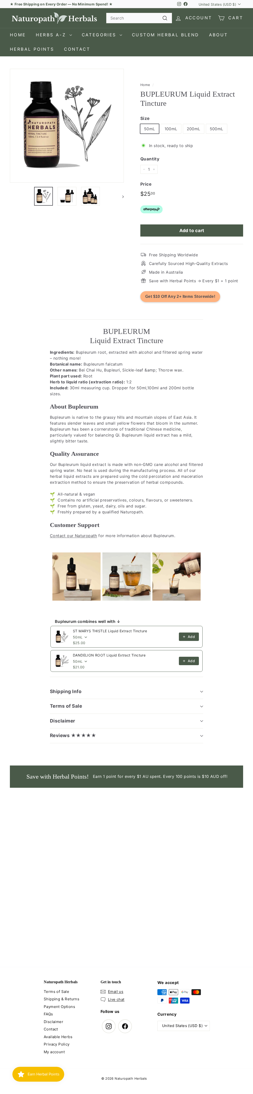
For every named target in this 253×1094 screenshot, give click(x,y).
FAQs (48, 1014)
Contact (77, 49)
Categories (100, 34)
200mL (193, 128)
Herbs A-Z (52, 34)
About (218, 34)
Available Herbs (58, 1036)
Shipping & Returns (61, 999)
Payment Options (59, 1006)
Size (145, 118)
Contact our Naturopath (73, 535)
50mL (149, 128)
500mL (216, 128)
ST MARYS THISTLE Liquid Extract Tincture (110, 631)
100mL (171, 128)
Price (145, 184)
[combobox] (139, 18)
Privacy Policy (57, 1044)
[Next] (121, 196)
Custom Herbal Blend (165, 34)
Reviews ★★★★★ (73, 735)
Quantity (149, 158)
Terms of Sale (66, 706)
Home (18, 34)
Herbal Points (32, 49)
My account (54, 1052)
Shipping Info (66, 691)
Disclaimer (62, 721)
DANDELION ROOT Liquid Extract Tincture (109, 655)
